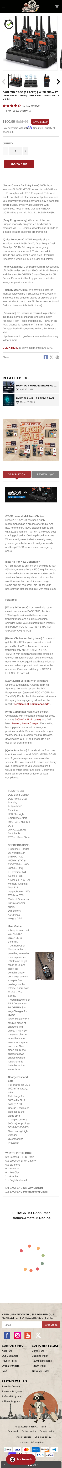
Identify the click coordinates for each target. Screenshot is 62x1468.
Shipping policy (43, 1437)
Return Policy (39, 1365)
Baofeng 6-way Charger (25, 723)
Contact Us (38, 1350)
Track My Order (40, 1371)
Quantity (8, 143)
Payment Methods (42, 1360)
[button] (57, 6)
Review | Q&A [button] (45, 474)
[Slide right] (58, 82)
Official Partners (10, 1365)
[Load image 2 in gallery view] (31, 81)
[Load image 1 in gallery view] (15, 81)
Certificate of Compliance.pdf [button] (31, 703)
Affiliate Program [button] (11, 1401)
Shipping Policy (40, 1355)
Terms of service (22, 1437)
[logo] (31, 6)
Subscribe (51, 1324)
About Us (7, 1350)
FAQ (4, 1371)
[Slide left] (4, 82)
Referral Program (11, 1396)
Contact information (32, 1442)
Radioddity (30, 1427)
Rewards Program (12, 1391)
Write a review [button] (10, 111)
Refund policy (29, 1431)
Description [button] (16, 474)
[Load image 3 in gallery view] (46, 81)
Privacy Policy (9, 1360)
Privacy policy (47, 1431)
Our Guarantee (10, 1355)
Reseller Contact (11, 1386)
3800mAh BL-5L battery (28, 719)
